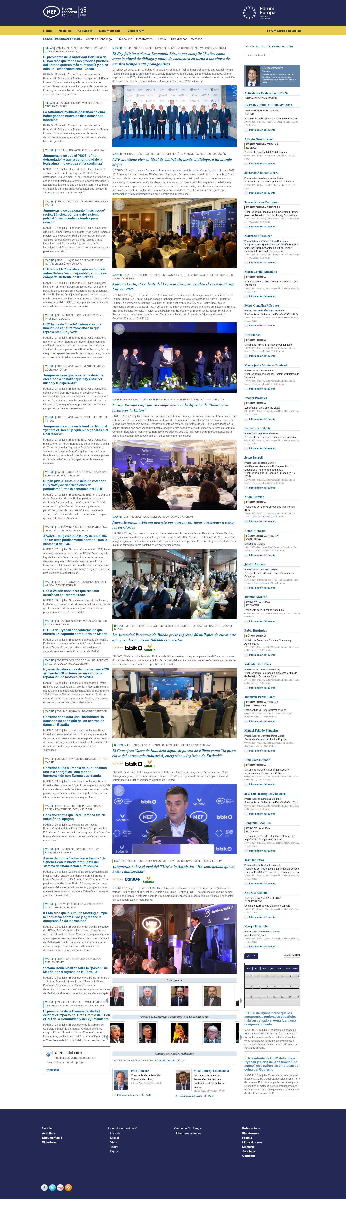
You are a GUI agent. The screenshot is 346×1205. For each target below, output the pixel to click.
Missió (114, 1137)
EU (258, 46)
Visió (113, 1142)
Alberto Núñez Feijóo (258, 139)
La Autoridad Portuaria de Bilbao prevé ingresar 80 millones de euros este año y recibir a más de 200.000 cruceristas (174, 637)
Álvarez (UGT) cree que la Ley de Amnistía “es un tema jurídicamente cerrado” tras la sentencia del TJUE (75, 540)
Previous (107, 1000)
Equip (114, 1151)
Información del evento (128, 1095)
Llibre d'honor (178, 39)
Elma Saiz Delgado (257, 759)
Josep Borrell (253, 457)
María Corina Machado (260, 271)
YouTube (61, 1187)
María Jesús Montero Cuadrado (266, 365)
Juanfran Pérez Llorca (259, 696)
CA (252, 46)
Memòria (196, 39)
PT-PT (290, 46)
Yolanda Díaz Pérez (257, 664)
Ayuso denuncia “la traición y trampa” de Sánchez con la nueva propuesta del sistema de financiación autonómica (74, 862)
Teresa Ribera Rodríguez (261, 202)
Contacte (248, 1155)
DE (268, 46)
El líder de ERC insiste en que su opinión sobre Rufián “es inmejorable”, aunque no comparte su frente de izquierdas (75, 273)
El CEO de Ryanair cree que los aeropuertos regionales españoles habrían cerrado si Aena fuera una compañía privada (270, 1018)
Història (115, 1133)
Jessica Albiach (254, 564)
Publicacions (124, 39)
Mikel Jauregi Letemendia (211, 1070)
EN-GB (276, 46)
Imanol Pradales (255, 397)
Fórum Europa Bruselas (284, 31)
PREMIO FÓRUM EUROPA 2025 (268, 105)
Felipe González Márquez (261, 305)
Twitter (53, 1187)
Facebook (45, 1187)
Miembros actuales (188, 1133)
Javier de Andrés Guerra (261, 172)
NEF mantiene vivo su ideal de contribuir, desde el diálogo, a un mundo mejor (172, 161)
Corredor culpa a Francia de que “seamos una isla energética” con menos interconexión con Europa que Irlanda (75, 771)
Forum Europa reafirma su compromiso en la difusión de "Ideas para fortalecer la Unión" (170, 407)
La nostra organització (61, 39)
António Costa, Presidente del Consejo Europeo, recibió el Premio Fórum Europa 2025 (173, 286)
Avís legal (249, 1151)
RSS (69, 1187)
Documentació (110, 31)
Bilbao (49, 48)
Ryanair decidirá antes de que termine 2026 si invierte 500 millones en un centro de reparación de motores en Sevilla (76, 673)
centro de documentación (169, 1060)
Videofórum (135, 31)
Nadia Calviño (254, 496)
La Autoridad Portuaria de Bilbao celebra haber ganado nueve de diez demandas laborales (74, 116)
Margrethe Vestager (258, 235)
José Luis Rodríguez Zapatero (265, 793)
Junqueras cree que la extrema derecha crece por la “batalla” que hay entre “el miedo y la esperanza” (73, 379)
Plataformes (144, 39)
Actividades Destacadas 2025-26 (266, 93)
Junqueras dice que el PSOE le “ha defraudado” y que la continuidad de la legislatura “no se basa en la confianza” (73, 159)
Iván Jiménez (140, 1070)
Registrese (52, 1069)
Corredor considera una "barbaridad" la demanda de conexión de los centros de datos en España (73, 720)
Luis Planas (252, 334)
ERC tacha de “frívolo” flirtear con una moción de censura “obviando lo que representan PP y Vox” (72, 328)
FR (283, 46)
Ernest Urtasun (255, 530)
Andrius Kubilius (256, 892)
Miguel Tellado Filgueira (261, 730)
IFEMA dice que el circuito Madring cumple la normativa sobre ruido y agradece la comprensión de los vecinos (75, 917)
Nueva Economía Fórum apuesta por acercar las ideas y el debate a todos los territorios (173, 524)
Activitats (85, 31)
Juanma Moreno (255, 596)
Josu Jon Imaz (254, 859)
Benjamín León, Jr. (257, 822)
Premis (161, 39)
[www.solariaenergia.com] (148, 879)
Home (47, 31)
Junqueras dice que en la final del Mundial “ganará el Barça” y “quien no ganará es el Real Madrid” (75, 430)
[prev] (247, 956)
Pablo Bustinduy (255, 630)
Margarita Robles (256, 926)
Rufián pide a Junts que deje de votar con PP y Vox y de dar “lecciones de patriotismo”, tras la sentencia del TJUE (74, 485)
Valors (114, 1146)
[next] (254, 956)
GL (263, 46)
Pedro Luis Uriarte (257, 428)
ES (247, 46)
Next (242, 1000)
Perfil (148, 1095)
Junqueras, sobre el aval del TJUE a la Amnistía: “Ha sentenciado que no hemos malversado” (174, 869)
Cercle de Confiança (99, 39)
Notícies (65, 31)
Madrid (50, 150)
